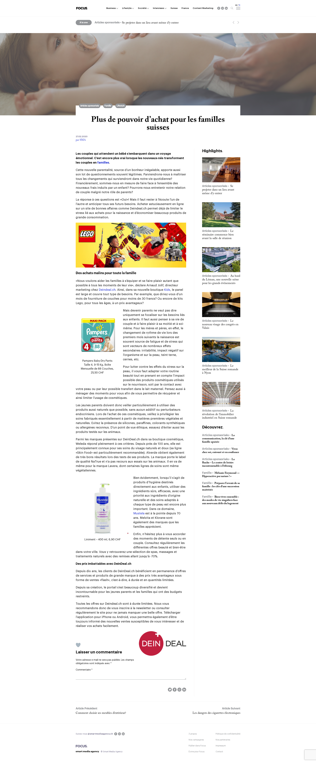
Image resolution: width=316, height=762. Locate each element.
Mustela (139, 513)
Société (142, 8)
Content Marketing (203, 8)
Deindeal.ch (107, 289)
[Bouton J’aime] (78, 645)
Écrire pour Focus (196, 752)
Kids (167, 289)
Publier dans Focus (197, 746)
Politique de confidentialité (228, 734)
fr (239, 5)
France (185, 8)
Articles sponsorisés (89, 106)
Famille (108, 106)
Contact (219, 752)
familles (103, 162)
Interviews (158, 8)
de (236, 5)
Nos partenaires (223, 740)
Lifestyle (127, 8)
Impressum (221, 746)
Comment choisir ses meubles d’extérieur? (101, 713)
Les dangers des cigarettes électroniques (216, 713)
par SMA (81, 140)
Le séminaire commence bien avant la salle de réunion (155, 22)
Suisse (174, 8)
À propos (193, 734)
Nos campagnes (196, 740)
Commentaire (84, 670)
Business (111, 8)
